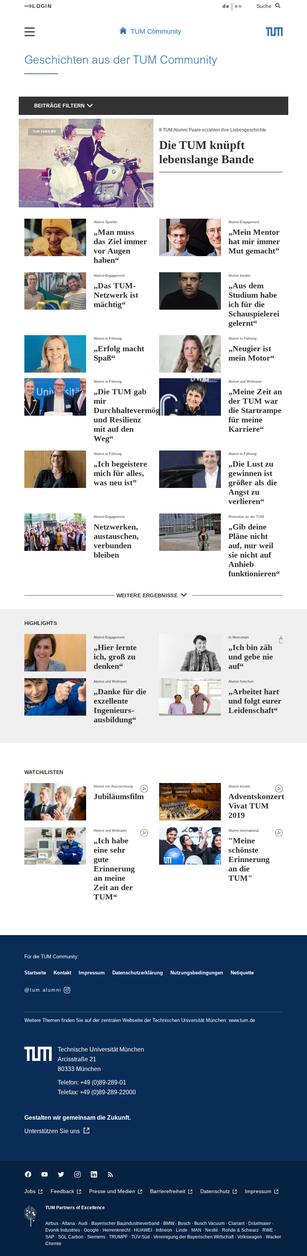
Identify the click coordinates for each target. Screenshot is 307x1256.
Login (42, 6)
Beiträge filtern (59, 106)
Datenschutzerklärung (137, 973)
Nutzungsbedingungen (196, 973)
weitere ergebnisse (147, 595)
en (238, 6)
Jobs (30, 1191)
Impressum (92, 973)
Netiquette (242, 973)
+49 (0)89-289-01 (103, 1082)
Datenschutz (215, 1191)
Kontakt (62, 973)
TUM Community (156, 31)
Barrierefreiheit (167, 1191)
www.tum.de (242, 1020)
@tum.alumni (42, 990)
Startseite (35, 973)
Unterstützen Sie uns (52, 1131)
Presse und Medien (112, 1191)
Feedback (62, 1191)
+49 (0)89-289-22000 (108, 1092)
